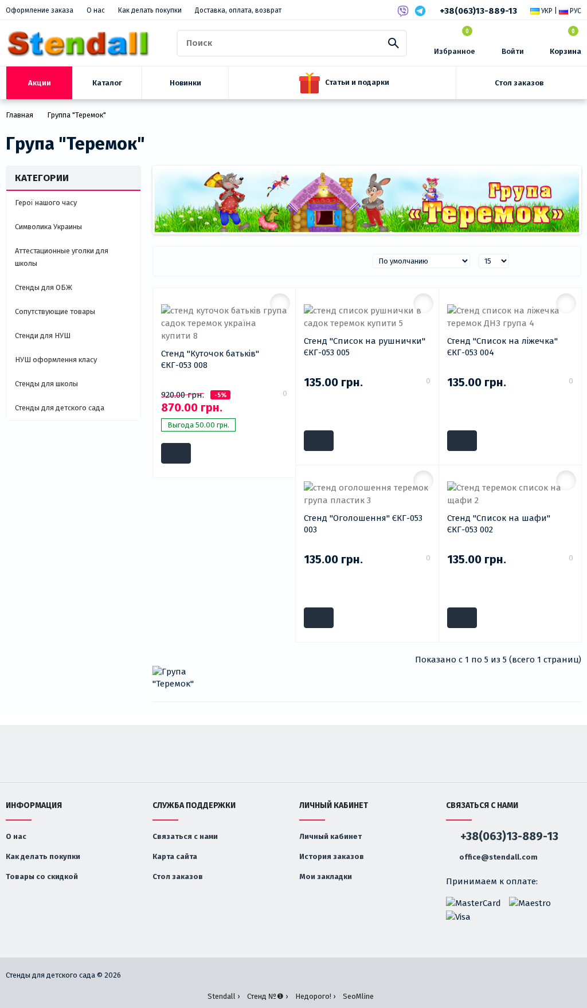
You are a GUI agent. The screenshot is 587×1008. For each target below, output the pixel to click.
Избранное (454, 42)
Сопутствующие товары (55, 311)
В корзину (176, 453)
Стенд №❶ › (267, 996)
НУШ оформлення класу (56, 359)
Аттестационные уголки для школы (61, 257)
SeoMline (358, 996)
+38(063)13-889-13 (478, 11)
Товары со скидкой (42, 876)
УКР (546, 11)
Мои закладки (325, 876)
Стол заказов (177, 876)
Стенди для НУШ (43, 335)
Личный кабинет (330, 836)
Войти (513, 51)
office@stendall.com (497, 857)
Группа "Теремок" (76, 115)
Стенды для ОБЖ (43, 287)
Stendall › (224, 996)
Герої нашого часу (46, 202)
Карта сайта (174, 856)
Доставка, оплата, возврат (238, 10)
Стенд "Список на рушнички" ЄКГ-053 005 (364, 347)
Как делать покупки (150, 10)
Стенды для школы (46, 383)
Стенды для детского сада (59, 407)
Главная (19, 115)
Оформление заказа (39, 10)
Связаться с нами (185, 836)
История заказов (331, 856)
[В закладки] (280, 303)
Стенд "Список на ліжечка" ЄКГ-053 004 (502, 347)
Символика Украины (48, 226)
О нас (96, 10)
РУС (574, 11)
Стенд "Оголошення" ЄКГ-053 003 (363, 524)
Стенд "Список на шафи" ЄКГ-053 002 (498, 524)
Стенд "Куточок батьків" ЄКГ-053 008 (210, 359)
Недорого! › (315, 996)
